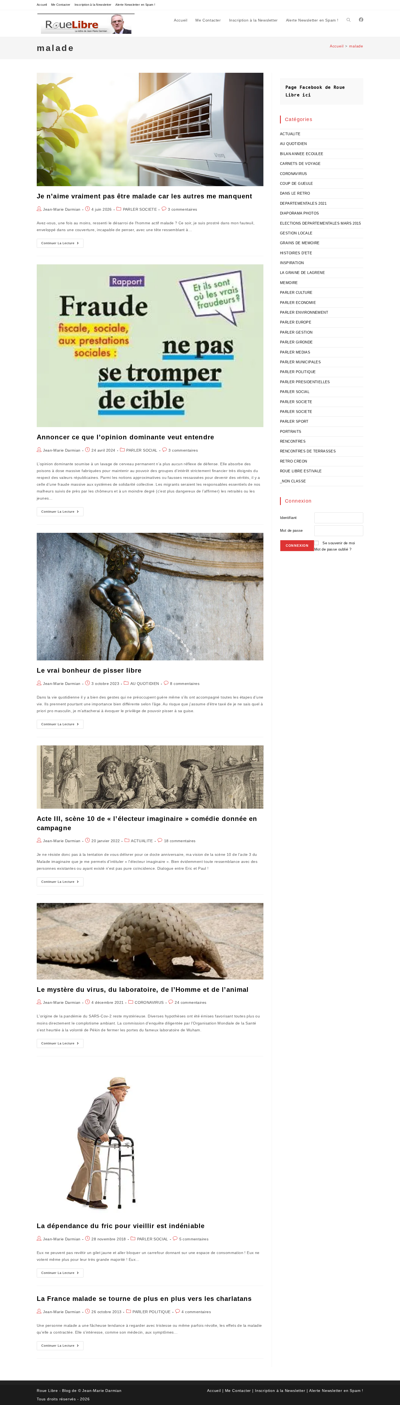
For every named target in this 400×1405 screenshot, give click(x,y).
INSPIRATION (292, 263)
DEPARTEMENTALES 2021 (303, 203)
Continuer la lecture (62, 244)
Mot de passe (291, 530)
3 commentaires (182, 209)
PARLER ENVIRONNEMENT (304, 312)
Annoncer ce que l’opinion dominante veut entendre (125, 437)
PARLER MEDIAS (295, 352)
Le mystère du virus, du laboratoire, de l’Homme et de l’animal (143, 989)
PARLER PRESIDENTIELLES (305, 382)
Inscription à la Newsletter (93, 4)
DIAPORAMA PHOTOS (299, 213)
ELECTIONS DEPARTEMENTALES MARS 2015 (320, 223)
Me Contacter (60, 4)
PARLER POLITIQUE (151, 1312)
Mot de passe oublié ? (332, 549)
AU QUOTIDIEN (144, 683)
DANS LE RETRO (295, 193)
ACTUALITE (142, 841)
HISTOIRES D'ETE (296, 253)
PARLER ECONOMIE (298, 303)
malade (356, 46)
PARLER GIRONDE (296, 342)
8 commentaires (184, 683)
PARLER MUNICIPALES (300, 362)
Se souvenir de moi (338, 543)
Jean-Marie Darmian (61, 209)
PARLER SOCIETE (140, 209)
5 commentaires (194, 1239)
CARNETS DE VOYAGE (300, 164)
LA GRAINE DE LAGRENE (302, 273)
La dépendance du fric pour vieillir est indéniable (121, 1225)
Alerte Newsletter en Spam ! (135, 4)
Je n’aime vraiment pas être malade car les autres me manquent (144, 196)
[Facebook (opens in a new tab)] (361, 19)
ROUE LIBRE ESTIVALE (301, 471)
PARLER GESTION (296, 332)
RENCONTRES (293, 441)
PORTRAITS (290, 432)
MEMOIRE (289, 283)
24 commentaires (190, 1002)
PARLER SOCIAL (141, 450)
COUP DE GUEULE (296, 184)
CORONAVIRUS (149, 1002)
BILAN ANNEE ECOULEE (302, 154)
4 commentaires (196, 1312)
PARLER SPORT (294, 421)
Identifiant (288, 518)
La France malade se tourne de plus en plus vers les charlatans (144, 1298)
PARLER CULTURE (296, 293)
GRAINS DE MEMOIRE (300, 243)
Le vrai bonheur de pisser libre (89, 670)
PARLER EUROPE (295, 322)
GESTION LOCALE (296, 233)
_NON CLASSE (293, 481)
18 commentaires (180, 841)
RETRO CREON (293, 461)
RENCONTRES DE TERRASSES (308, 451)
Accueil (42, 4)
